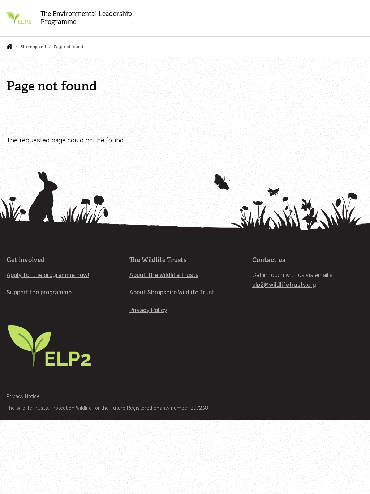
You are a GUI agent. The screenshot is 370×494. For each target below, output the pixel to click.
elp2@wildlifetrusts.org (284, 284)
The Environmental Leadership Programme (86, 18)
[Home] (19, 18)
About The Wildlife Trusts (163, 275)
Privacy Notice (23, 396)
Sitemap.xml (33, 46)
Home (9, 47)
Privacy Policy (148, 310)
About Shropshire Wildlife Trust (171, 292)
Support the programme (39, 292)
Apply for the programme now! (48, 275)
